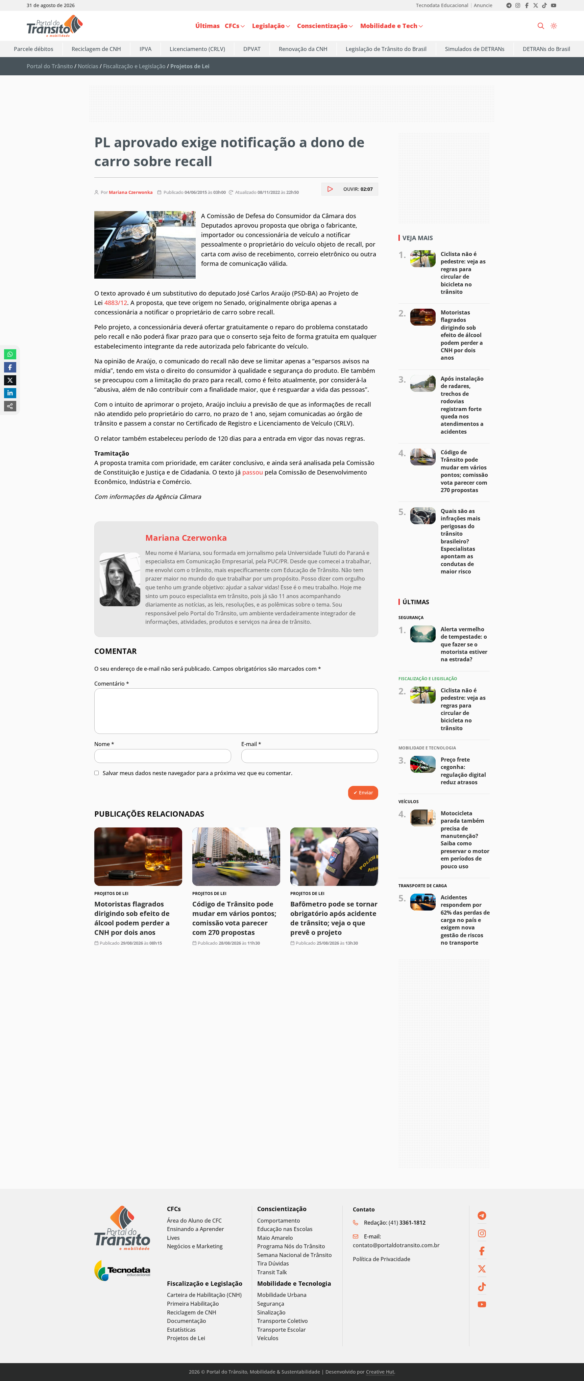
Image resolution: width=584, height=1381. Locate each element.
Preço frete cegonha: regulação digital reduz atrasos (463, 771)
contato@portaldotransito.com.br (396, 1245)
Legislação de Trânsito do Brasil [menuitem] (386, 49)
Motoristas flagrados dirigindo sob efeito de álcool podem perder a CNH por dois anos (132, 918)
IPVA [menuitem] (145, 49)
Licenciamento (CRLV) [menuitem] (197, 49)
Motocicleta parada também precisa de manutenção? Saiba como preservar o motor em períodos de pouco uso (465, 840)
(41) (407, 1222)
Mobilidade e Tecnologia (294, 1283)
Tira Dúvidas (273, 1263)
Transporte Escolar (281, 1330)
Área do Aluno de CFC (194, 1221)
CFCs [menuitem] (232, 26)
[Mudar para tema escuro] (553, 26)
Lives (173, 1238)
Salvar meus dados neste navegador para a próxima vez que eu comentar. (197, 773)
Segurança (270, 1304)
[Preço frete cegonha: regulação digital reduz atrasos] (423, 764)
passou (252, 472)
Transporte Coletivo (282, 1321)
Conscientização (282, 1209)
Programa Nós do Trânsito (291, 1246)
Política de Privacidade (381, 1259)
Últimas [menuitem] (207, 26)
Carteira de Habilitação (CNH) (204, 1295)
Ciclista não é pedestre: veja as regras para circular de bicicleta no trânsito (463, 273)
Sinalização (271, 1312)
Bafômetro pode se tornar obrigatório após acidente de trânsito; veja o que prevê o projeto (334, 918)
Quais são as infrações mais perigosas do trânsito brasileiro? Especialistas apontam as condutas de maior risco (460, 541)
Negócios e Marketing (195, 1246)
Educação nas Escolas (285, 1229)
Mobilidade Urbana (282, 1295)
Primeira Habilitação (193, 1304)
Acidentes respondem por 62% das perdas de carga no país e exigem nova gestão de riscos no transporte (465, 920)
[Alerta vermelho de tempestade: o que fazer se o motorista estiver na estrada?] (423, 633)
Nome (104, 744)
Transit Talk (272, 1272)
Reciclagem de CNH (191, 1312)
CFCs (174, 1209)
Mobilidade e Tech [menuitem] (388, 26)
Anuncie (483, 5)
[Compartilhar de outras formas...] (10, 406)
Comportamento (278, 1221)
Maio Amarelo (275, 1238)
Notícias (88, 66)
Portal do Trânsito (50, 66)
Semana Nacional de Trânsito (294, 1255)
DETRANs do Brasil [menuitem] (546, 49)
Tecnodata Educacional (442, 5)
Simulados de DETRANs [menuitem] (475, 49)
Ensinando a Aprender (195, 1229)
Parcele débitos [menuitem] (33, 49)
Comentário (111, 683)
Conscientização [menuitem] (322, 26)
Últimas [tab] (416, 602)
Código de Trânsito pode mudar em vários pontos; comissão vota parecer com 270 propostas (234, 918)
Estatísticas (181, 1330)
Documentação (186, 1321)
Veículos (267, 1338)
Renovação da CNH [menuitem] (303, 49)
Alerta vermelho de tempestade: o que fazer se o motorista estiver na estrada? (464, 644)
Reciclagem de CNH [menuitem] (96, 49)
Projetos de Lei (186, 1338)
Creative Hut (380, 1372)
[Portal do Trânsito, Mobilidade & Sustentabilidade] (122, 1228)
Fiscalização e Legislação (134, 66)
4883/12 (115, 303)
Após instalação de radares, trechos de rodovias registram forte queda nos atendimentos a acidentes (462, 405)
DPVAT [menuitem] (252, 49)
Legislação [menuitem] (268, 26)
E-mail (251, 744)
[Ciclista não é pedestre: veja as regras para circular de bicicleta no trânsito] (423, 258)
